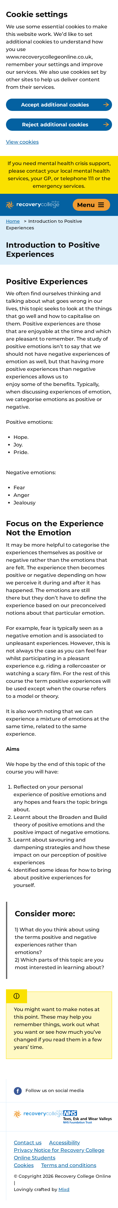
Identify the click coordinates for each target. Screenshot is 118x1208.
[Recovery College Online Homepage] (32, 205)
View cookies (22, 142)
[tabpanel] (59, 668)
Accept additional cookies (55, 105)
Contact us (28, 1143)
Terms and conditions (68, 1165)
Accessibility (64, 1143)
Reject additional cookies (55, 125)
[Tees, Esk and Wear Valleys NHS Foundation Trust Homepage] (87, 1117)
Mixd (64, 1189)
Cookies (24, 1165)
